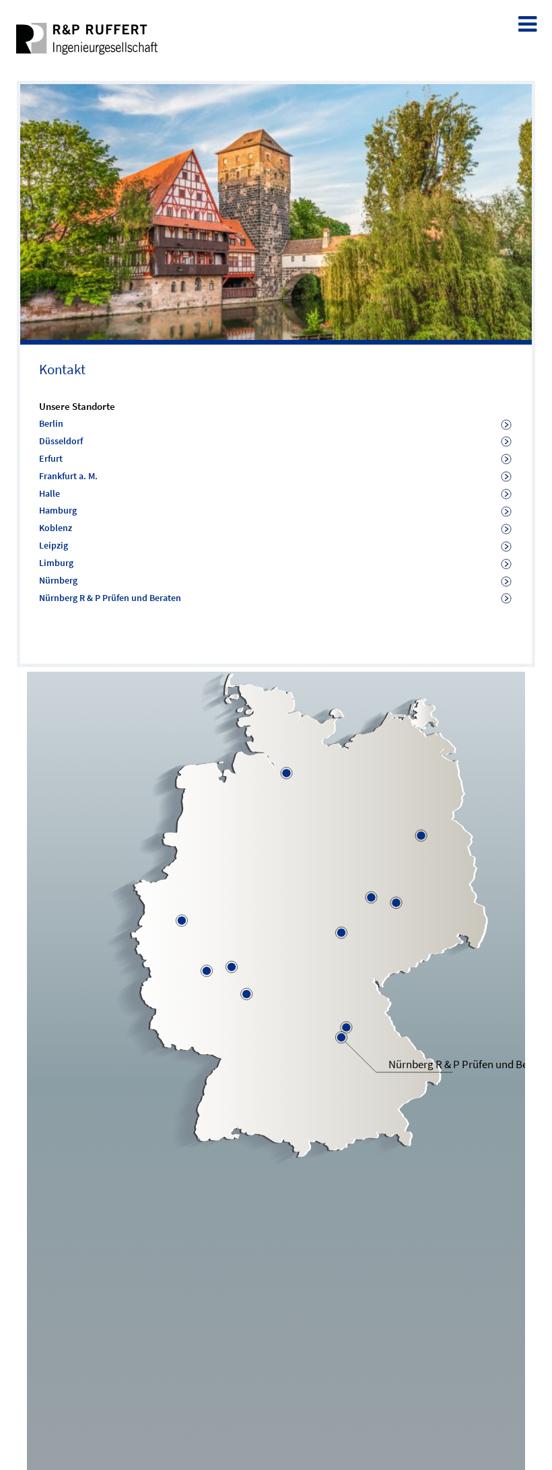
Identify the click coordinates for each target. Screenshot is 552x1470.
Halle (49, 493)
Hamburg (58, 510)
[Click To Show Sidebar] (529, 21)
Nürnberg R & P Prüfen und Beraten (110, 597)
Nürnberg (58, 580)
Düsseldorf (61, 441)
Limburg (56, 562)
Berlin (51, 423)
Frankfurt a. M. (68, 476)
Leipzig (53, 545)
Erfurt (51, 458)
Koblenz (55, 527)
